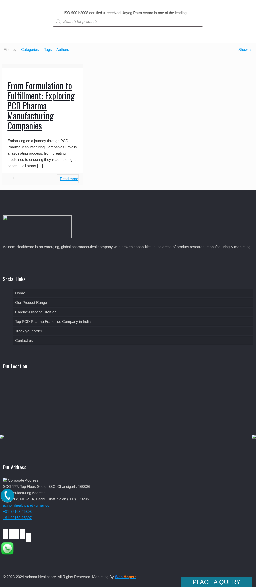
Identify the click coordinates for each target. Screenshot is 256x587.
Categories (30, 49)
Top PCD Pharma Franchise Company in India (53, 321)
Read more (69, 179)
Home (20, 293)
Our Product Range (31, 302)
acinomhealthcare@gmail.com (28, 505)
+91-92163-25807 (17, 518)
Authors (62, 49)
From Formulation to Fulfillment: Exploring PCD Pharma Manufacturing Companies (41, 105)
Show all (245, 49)
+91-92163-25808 (17, 511)
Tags (48, 49)
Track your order (28, 331)
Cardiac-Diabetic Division (35, 312)
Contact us (24, 340)
